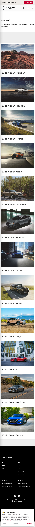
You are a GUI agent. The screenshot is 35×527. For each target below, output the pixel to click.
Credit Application (7, 483)
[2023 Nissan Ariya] (17, 323)
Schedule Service (22, 483)
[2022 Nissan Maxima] (17, 389)
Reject (4, 523)
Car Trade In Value (7, 486)
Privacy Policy (9, 520)
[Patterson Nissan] (8, 8)
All (1, 38)
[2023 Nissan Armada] (17, 92)
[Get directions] (23, 8)
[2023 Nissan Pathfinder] (17, 191)
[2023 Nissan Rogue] (17, 125)
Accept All (29, 523)
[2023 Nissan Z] (17, 356)
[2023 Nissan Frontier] (17, 59)
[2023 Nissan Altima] (17, 257)
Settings (16, 523)
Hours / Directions (8, 2)
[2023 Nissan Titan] (17, 290)
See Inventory (7, 457)
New (19, 465)
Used (19, 469)
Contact (4, 472)
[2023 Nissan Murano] (17, 224)
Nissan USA (21, 475)
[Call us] (27, 8)
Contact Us (28, 2)
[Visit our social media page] (15, 496)
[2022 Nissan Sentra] (17, 422)
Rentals (20, 490)
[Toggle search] (32, 8)
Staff (3, 469)
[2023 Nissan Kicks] (17, 158)
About (3, 465)
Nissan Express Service (24, 486)
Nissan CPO (21, 472)
